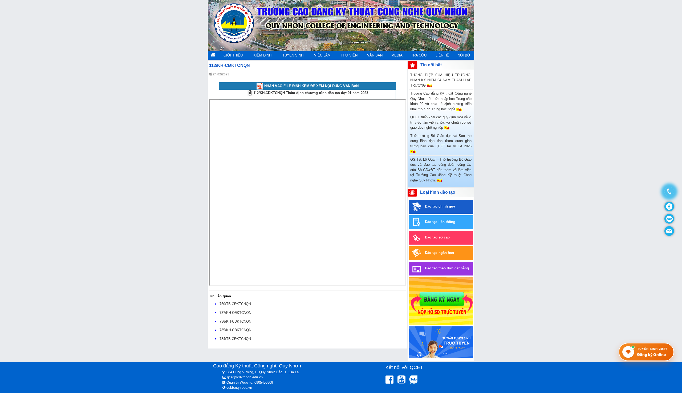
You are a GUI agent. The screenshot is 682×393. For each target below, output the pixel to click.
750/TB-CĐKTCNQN (235, 304)
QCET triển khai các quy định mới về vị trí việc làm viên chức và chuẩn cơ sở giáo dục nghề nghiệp (441, 122)
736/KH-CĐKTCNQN (235, 321)
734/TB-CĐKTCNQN (235, 339)
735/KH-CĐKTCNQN (235, 330)
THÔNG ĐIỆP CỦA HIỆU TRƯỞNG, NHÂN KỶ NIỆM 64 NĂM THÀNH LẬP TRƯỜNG (441, 80)
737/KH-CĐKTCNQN (235, 313)
